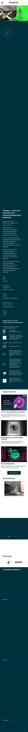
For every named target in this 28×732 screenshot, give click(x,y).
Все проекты (14, 473)
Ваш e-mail (5, 659)
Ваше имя (5, 599)
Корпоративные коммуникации (14, 499)
